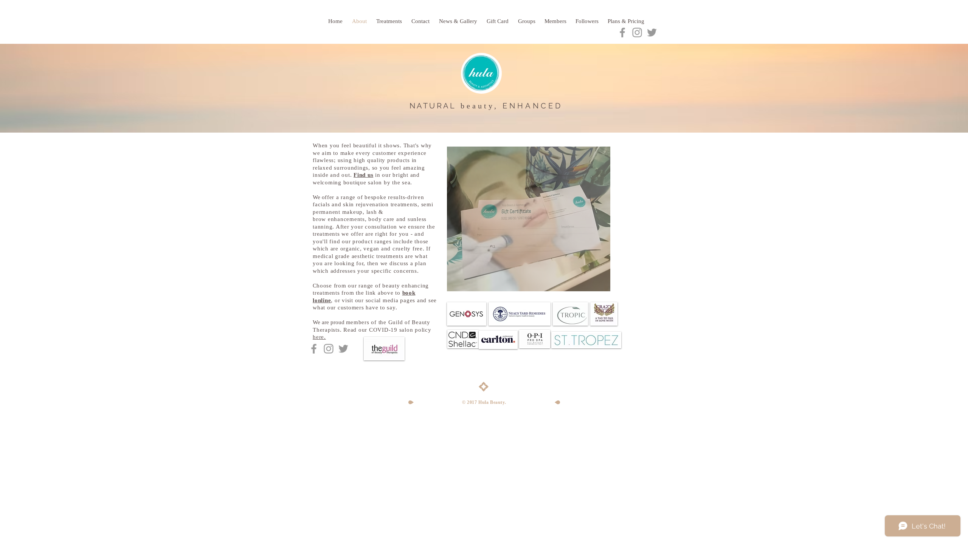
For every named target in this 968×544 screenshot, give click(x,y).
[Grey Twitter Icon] (651, 32)
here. (319, 337)
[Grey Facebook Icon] (622, 32)
